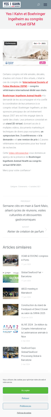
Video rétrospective (18, 153)
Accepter (25, 390)
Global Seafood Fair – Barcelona (32, 274)
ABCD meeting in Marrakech (29, 290)
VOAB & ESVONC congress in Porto (34, 258)
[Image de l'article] (10, 260)
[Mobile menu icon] (45, 4)
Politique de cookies (24, 413)
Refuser (25, 398)
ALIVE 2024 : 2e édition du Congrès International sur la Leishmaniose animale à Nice (34, 330)
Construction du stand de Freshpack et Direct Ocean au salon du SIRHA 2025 (34, 309)
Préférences (25, 406)
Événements (11, 44)
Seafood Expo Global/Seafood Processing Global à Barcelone (31, 354)
